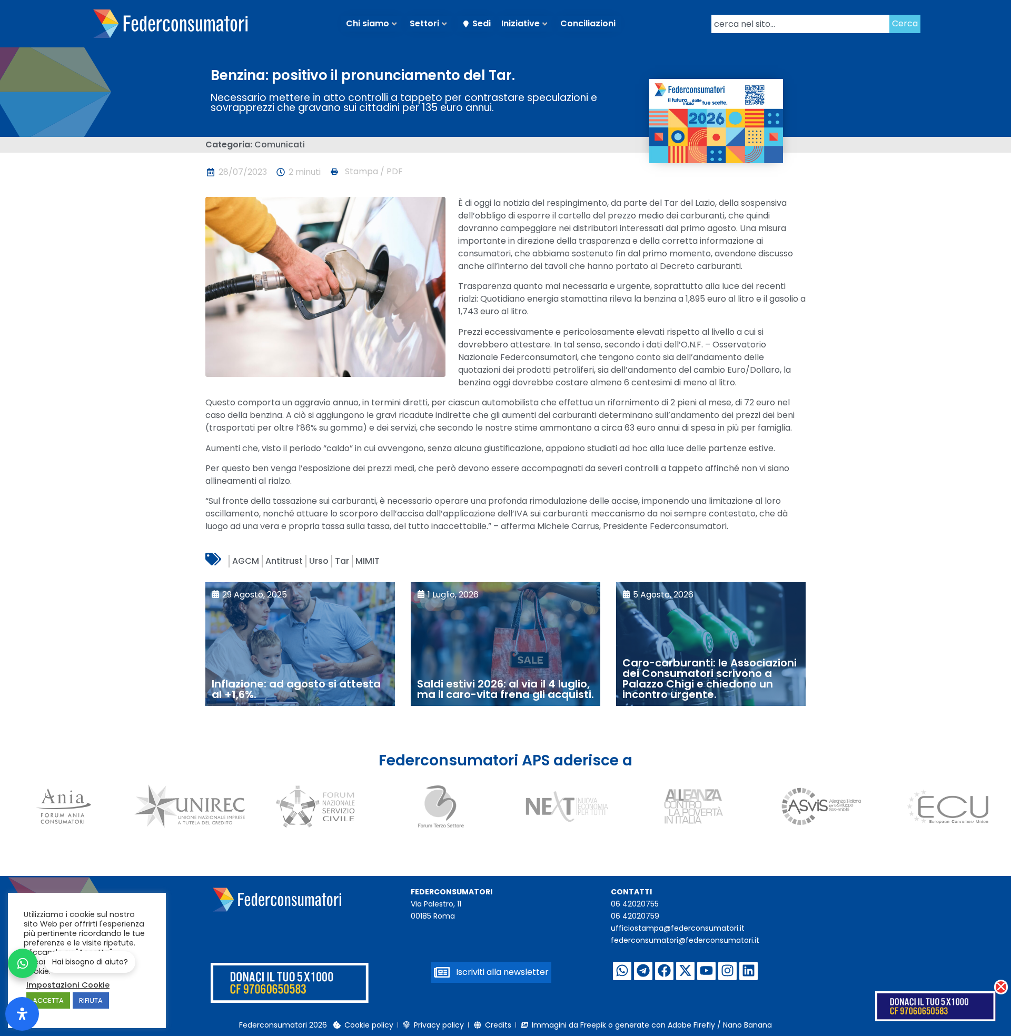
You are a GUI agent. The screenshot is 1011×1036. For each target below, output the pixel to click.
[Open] (22, 1014)
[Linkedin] (748, 971)
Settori (424, 23)
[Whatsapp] (622, 971)
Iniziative (520, 23)
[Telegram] (643, 971)
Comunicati (279, 144)
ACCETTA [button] (48, 1000)
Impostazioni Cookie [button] (68, 985)
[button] (366, 171)
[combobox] (800, 24)
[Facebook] (664, 971)
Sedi (481, 23)
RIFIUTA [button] (91, 1000)
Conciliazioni (588, 23)
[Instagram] (727, 971)
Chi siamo (367, 23)
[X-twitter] (685, 971)
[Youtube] (706, 971)
